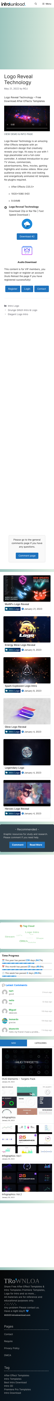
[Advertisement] (27, 37)
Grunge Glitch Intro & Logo (22, 310)
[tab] (13, 1043)
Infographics (9, 1117)
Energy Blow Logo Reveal (20, 644)
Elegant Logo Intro (18, 314)
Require (8, 1341)
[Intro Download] (13, 4)
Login (27, 288)
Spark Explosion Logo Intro (21, 685)
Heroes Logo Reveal (17, 808)
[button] (36, 4)
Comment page (27, 555)
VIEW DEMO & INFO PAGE (18, 134)
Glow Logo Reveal (15, 726)
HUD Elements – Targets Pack (18, 1079)
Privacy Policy (11, 1348)
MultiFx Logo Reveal (17, 604)
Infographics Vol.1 (11, 1155)
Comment (18, 844)
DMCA (7, 1355)
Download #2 (27, 236)
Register (12, 288)
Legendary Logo (14, 767)
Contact (41, 288)
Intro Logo (13, 305)
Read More (36, 844)
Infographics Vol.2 (12, 1194)
